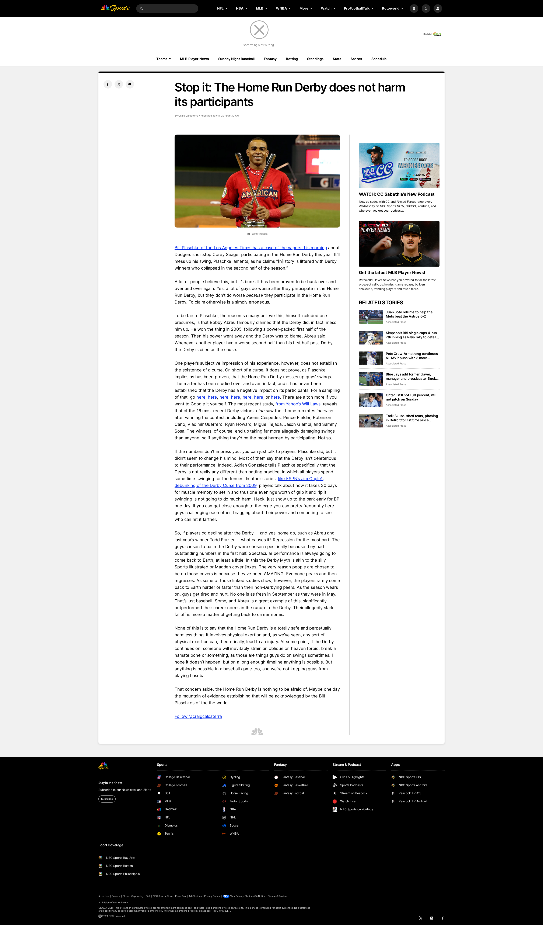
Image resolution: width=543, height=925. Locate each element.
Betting (292, 59)
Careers (116, 896)
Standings (315, 59)
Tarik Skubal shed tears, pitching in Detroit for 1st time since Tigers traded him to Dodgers (412, 418)
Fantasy (270, 59)
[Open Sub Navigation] (226, 8)
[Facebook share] (108, 84)
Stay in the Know (110, 782)
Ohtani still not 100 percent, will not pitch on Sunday (411, 397)
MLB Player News (194, 59)
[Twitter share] (119, 84)
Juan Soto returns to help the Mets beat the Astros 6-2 (409, 314)
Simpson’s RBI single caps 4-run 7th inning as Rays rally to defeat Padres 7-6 (412, 335)
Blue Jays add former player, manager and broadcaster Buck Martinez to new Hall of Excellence (411, 376)
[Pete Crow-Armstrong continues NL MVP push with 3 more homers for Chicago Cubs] (371, 358)
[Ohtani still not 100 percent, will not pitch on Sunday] (371, 400)
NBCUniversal (121, 902)
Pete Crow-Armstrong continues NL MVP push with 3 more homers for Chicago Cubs (412, 355)
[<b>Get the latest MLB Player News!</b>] (399, 244)
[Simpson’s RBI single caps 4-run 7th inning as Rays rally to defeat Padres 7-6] (371, 337)
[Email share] (130, 84)
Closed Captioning (133, 896)
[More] (414, 8)
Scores (356, 59)
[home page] (115, 8)
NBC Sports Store (163, 896)
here (201, 397)
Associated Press (396, 321)
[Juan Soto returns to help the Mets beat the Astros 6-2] (371, 317)
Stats (337, 59)
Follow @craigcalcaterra (198, 716)
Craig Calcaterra (188, 115)
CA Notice (260, 896)
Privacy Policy (212, 896)
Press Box (180, 896)
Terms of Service (277, 896)
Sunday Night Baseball (236, 59)
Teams (161, 59)
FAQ (148, 896)
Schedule (379, 59)
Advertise (103, 896)
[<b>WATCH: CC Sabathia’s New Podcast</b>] (399, 165)
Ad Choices (195, 896)
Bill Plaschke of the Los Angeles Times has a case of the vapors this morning (251, 247)
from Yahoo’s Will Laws (298, 403)
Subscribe (107, 798)
